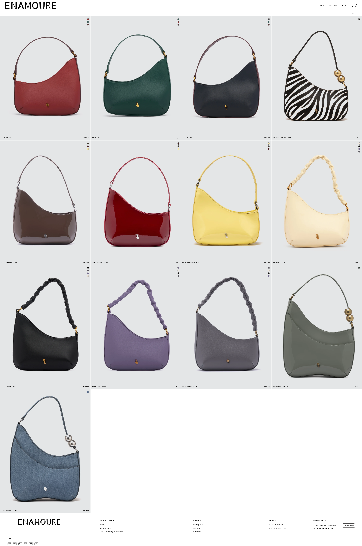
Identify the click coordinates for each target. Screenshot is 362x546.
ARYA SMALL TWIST (280, 262)
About (345, 5)
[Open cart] (356, 5)
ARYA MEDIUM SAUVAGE (282, 138)
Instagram (198, 525)
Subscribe (349, 525)
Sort (353, 13)
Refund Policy (276, 525)
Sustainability (107, 528)
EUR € (10, 539)
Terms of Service (277, 528)
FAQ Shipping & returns (111, 532)
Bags (323, 5)
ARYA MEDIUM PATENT (10, 262)
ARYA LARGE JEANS (9, 510)
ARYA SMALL (6, 138)
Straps (333, 5)
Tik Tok (197, 528)
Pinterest (197, 532)
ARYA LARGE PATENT (281, 386)
